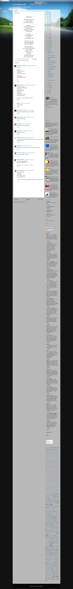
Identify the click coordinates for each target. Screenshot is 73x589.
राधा (46, 555)
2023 (48, 17)
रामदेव (50, 555)
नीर (54, 527)
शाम (58, 562)
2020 (48, 23)
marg (56, 471)
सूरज (52, 572)
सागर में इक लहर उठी (49, 211)
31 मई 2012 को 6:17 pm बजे (29, 137)
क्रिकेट (58, 507)
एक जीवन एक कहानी (50, 206)
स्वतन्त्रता (49, 573)
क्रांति (54, 507)
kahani (56, 465)
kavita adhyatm (50, 467)
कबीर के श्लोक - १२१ (49, 404)
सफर (46, 568)
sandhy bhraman (52, 482)
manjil (53, 471)
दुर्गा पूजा (46, 523)
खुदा (58, 510)
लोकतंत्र (46, 558)
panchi (52, 475)
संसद (58, 564)
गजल (56, 511)
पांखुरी (51, 529)
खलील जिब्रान (49, 378)
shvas (54, 487)
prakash (52, 476)
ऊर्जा (55, 502)
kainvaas (46, 466)
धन (48, 524)
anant (56, 451)
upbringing (52, 490)
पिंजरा (58, 529)
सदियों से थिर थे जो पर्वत (53, 176)
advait (55, 450)
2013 (48, 35)
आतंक (51, 498)
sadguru (48, 481)
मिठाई (56, 548)
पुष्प (54, 531)
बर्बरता (46, 538)
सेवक (46, 573)
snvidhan (48, 489)
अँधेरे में (47, 318)
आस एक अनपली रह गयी (53, 184)
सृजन (56, 572)
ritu (47, 480)
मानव (58, 546)
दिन (46, 522)
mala (50, 470)
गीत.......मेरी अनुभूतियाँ (50, 261)
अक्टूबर (49, 42)
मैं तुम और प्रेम (50, 73)
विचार (47, 435)
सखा (47, 566)
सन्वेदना (57, 567)
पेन (50, 532)
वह (48, 78)
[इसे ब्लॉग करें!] (33, 59)
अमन (49, 495)
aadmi (46, 448)
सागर (50, 570)
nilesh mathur (20, 110)
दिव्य (21, 60)
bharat (58, 455)
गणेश (46, 512)
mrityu (50, 472)
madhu (46, 470)
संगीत (47, 564)
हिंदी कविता (47, 578)
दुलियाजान (51, 523)
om (49, 475)
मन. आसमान (55, 545)
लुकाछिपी (56, 557)
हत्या (55, 575)
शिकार (48, 563)
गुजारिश (52, 512)
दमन (47, 520)
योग (49, 553)
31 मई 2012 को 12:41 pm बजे (24, 103)
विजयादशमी (53, 559)
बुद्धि (55, 540)
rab (56, 477)
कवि (56, 503)
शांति (54, 562)
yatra (47, 494)
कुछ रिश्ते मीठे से (49, 210)
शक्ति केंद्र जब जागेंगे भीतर (50, 215)
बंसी (49, 537)
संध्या (54, 564)
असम (46, 496)
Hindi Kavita (52, 447)
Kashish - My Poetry (50, 307)
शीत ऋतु (51, 563)
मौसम (48, 552)
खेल (48, 511)
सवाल (56, 568)
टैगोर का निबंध (48, 207)
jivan (46, 465)
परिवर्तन (23, 60)
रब (55, 553)
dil (53, 457)
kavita (57, 466)
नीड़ (49, 527)
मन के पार (51, 168)
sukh (51, 489)
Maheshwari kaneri (21, 152)
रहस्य (47, 554)
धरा (50, 524)
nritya (46, 475)
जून (48, 49)
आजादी (46, 498)
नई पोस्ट (16, 199)
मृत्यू (52, 550)
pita (46, 476)
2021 (48, 21)
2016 (48, 30)
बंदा (57, 535)
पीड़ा (51, 531)
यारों (58, 552)
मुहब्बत (55, 549)
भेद (56, 542)
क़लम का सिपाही (49, 387)
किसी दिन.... (48, 234)
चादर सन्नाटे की (49, 308)
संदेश (48, 440)
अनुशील (47, 317)
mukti (53, 472)
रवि (58, 553)
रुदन (56, 555)
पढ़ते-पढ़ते (48, 325)
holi (47, 462)
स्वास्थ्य (52, 575)
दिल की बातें (48, 369)
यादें (55, 552)
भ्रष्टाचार (46, 543)
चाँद (47, 515)
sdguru (50, 485)
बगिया (52, 537)
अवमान (56, 495)
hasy (46, 461)
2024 (48, 16)
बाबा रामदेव (48, 539)
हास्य (50, 576)
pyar (53, 477)
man (56, 470)
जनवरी (49, 87)
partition (56, 475)
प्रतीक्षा (53, 534)
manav (46, 471)
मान (54, 546)
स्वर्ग (47, 575)
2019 (48, 24)
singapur (57, 487)
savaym (46, 485)
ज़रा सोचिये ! (48, 396)
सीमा (55, 571)
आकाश (54, 496)
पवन (58, 528)
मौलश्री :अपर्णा (49, 432)
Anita (52, 97)
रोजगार (46, 557)
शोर (54, 563)
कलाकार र (52, 503)
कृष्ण (58, 506)
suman (55, 489)
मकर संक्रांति (57, 543)
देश (54, 523)
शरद (48, 562)
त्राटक (47, 262)
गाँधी (49, 512)
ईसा (52, 500)
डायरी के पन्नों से (49, 214)
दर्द (53, 520)
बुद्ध (51, 540)
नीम (52, 527)
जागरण (46, 518)
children (48, 456)
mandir (50, 471)
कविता (47, 504)
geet (47, 460)
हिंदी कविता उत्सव (50, 579)
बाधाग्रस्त (54, 538)
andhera (46, 452)
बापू (28, 60)
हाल (47, 576)
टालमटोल (48, 291)
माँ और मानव (52, 152)
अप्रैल (49, 82)
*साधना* (47, 403)
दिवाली (53, 522)
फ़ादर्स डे (50, 535)
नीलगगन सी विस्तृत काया (53, 144)
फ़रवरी (49, 86)
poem (49, 476)
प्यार (56, 532)
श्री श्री (57, 563)
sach (53, 480)
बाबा (58, 538)
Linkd (47, 244)
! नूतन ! (47, 429)
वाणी (46, 559)
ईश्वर (49, 500)
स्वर (58, 573)
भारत (50, 542)
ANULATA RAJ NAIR (21, 65)
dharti (51, 457)
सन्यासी (53, 567)
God (46, 447)
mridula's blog (49, 335)
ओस (49, 503)
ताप (53, 519)
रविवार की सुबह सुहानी (53, 129)
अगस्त (49, 45)
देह (58, 523)
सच (50, 566)
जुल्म (58, 518)
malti (53, 470)
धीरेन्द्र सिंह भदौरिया (20, 159)
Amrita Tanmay (20, 137)
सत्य (55, 566)
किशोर (50, 506)
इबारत (56, 499)
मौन (58, 550)
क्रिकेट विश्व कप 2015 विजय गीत (51, 370)
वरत (52, 558)
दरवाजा (50, 520)
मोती (55, 550)
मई (48, 50)
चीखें (54, 515)
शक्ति (58, 560)
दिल (49, 522)
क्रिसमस (46, 510)
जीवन (51, 518)
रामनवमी (53, 555)
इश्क (46, 500)
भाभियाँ (49, 59)
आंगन (50, 496)
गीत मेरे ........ (48, 233)
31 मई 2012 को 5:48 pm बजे (26, 123)
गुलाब (55, 512)
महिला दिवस (47, 546)
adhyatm (49, 450)
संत (51, 564)
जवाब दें (18, 81)
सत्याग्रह (46, 567)
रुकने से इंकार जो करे (51, 75)
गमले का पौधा (48, 254)
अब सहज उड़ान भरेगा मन (52, 61)
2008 (48, 93)
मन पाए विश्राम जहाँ (19, 5)
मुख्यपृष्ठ (28, 199)
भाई (48, 54)
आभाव (50, 499)
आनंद (46, 499)
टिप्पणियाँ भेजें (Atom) (21, 202)
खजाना (51, 510)
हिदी (54, 579)
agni (58, 450)
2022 (48, 19)
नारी (58, 526)
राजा (56, 554)
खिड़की (54, 510)
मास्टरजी (53, 548)
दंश (58, 519)
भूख (53, 542)
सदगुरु (50, 567)
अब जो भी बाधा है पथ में (51, 55)
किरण (46, 506)
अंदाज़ (47, 290)
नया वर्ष (50, 526)
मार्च (48, 84)
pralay (46, 477)
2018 (48, 26)
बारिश (52, 539)
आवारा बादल (48, 253)
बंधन (46, 537)
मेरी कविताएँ (48, 421)
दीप (56, 522)
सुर (49, 572)
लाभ (52, 557)
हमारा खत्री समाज (49, 298)
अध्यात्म (54, 494)
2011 (48, 90)
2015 (48, 31)
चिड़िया (51, 515)
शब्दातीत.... (49, 71)
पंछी (58, 527)
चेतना (58, 515)
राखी (50, 554)
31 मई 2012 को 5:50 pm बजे (27, 130)
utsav (56, 490)
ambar (48, 451)
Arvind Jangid (49, 395)
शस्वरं (47, 350)
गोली (58, 512)
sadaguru (57, 480)
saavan (50, 480)
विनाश (47, 560)
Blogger (36, 586)
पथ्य (48, 528)
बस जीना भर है (50, 64)
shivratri (57, 486)
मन (47, 545)
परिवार (54, 528)
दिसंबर (49, 38)
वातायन (50, 559)
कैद (48, 507)
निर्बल (47, 527)
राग (53, 554)
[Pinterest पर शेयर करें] (36, 59)
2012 (48, 37)
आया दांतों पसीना (50, 76)
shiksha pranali (49, 486)
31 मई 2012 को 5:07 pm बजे (28, 117)
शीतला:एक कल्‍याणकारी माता (50, 299)
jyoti (49, 465)
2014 (48, 33)
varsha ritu (51, 491)
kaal (52, 465)
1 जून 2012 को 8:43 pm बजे (29, 170)
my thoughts (49, 243)
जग (47, 516)
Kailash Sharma (20, 170)
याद (52, 552)
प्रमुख (26, 60)
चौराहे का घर (48, 360)
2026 (48, 12)
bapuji (47, 455)
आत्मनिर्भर (55, 498)
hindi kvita (57, 461)
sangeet (57, 482)
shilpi (54, 486)
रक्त (53, 553)
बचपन (56, 537)
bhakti (54, 455)
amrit (52, 451)
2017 (48, 28)
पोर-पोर (53, 532)
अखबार (51, 494)
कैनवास (51, 507)
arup (54, 452)
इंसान (53, 499)
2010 (48, 91)
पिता (47, 531)
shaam (54, 485)
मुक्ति (46, 549)
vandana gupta (20, 117)
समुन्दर (53, 568)
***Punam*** (19, 130)
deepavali (46, 457)
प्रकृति (46, 534)
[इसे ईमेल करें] (32, 59)
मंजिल (51, 543)
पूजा (58, 531)
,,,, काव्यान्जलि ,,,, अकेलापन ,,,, (28, 165)
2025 (48, 14)
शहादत (51, 562)
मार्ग (48, 548)
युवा (47, 553)
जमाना (56, 516)
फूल (53, 535)
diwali (56, 457)
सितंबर (49, 43)
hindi (52, 461)
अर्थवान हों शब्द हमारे (51, 80)
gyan (56, 460)
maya (46, 472)
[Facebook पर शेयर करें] (35, 59)
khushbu (56, 467)
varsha (46, 491)
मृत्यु (49, 550)
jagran (56, 462)
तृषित (55, 519)
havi (49, 461)
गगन (52, 511)
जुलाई (49, 47)
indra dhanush (51, 462)
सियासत (49, 571)
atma (47, 453)
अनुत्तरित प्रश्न (47, 122)
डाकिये (47, 519)
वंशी (50, 558)
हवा (58, 575)
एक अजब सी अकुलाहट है (52, 66)
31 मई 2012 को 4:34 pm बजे (28, 110)
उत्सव (56, 500)
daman (56, 456)
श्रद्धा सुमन (48, 201)
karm (50, 466)
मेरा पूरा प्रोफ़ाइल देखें (48, 107)
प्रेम (47, 379)
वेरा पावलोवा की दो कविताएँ (50, 326)
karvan (54, 466)
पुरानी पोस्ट (40, 199)
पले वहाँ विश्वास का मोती (51, 68)
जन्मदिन (52, 516)
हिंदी (54, 576)
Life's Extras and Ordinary (52, 413)
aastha (57, 448)
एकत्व (46, 503)
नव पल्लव (55, 526)
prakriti (56, 476)
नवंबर (49, 40)
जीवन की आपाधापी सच (51, 57)
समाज (50, 568)
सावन (58, 569)
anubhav (50, 452)
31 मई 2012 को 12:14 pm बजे (29, 85)
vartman (56, 491)
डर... (47, 414)
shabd (58, 485)
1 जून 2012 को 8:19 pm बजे (30, 159)
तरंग (50, 519)
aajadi (53, 448)
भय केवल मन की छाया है (53, 160)
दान (56, 520)
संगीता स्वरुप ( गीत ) (20, 85)
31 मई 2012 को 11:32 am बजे (31, 65)
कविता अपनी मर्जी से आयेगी (52, 62)
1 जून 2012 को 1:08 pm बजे (30, 152)
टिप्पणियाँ (48, 442)
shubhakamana (49, 487)
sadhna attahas (54, 481)
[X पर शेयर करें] (34, 59)
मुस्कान (50, 549)
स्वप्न (54, 573)
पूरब (47, 532)
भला (47, 542)
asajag (58, 452)
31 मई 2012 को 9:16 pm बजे (26, 145)
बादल (49, 538)
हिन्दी (58, 579)
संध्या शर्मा (18, 123)
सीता (52, 571)
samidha (46, 482)
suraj (58, 489)
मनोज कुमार (19, 145)
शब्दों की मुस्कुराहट (49, 270)
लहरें (49, 557)
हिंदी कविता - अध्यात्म (55, 578)
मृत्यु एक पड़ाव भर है (53, 192)
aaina (50, 448)
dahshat (52, 456)
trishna (48, 490)
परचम (51, 528)
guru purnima (52, 460)
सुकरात (46, 572)
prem (50, 477)
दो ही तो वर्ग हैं (48, 422)
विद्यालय (58, 559)
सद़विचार (48, 344)
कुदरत (53, 506)
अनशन (46, 495)
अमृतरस (47, 359)
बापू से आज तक (50, 52)
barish (51, 455)
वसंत (56, 558)
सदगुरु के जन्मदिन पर (51, 69)
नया (47, 526)
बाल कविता (55, 539)
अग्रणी (19, 60)
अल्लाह (53, 495)
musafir (56, 472)
